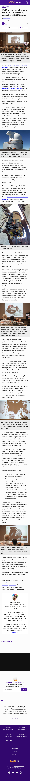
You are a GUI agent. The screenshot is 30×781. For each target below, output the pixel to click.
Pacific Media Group (19, 766)
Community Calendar (8, 729)
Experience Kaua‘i (8, 740)
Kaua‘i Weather (21, 729)
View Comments (15, 718)
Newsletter (15, 751)
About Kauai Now (15, 745)
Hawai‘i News (5, 6)
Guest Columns (8, 736)
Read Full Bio (15, 632)
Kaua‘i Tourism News (22, 732)
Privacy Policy (11, 768)
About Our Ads (15, 754)
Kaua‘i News (22, 727)
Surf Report (8, 732)
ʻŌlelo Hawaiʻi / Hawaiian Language (21, 737)
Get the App (15, 748)
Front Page (8, 727)
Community (21, 734)
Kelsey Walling (7, 18)
